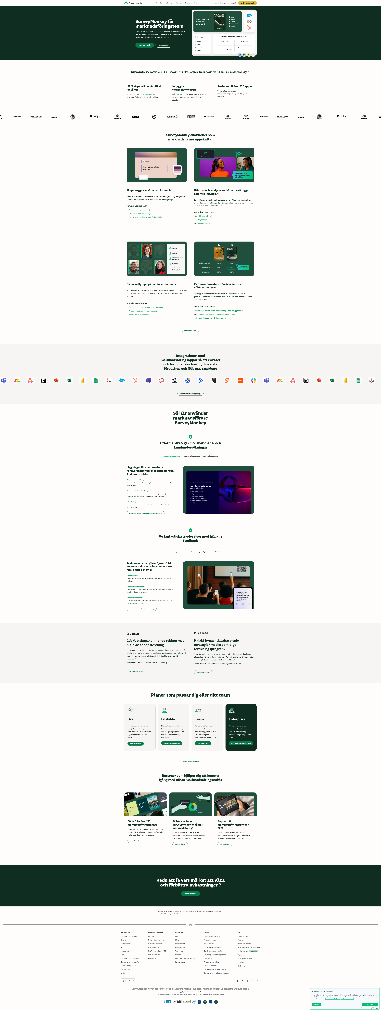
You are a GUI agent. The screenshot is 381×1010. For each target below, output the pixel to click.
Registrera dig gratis (247, 3)
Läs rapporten (224, 844)
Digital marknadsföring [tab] (211, 552)
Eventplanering (132, 575)
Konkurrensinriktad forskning (137, 491)
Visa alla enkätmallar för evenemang (141, 609)
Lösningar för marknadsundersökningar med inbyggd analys (219, 310)
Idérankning (131, 502)
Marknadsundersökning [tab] (171, 456)
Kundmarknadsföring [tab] (210, 456)
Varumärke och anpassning (139, 213)
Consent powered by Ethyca (368, 1008)
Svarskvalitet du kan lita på (139, 314)
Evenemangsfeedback (134, 598)
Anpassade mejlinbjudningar (140, 210)
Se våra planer (164, 45)
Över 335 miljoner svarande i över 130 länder (146, 307)
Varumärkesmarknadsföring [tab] (190, 552)
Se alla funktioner (190, 330)
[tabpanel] (190, 490)
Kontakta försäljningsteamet (220, 3)
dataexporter (221, 318)
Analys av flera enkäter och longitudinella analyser (216, 314)
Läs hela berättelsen (136, 671)
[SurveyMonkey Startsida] (134, 3)
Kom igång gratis (144, 45)
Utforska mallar (135, 841)
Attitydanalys (201, 220)
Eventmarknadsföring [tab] (169, 552)
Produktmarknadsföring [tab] (191, 456)
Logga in (234, 3)
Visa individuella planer (172, 743)
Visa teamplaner (203, 743)
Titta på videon (180, 844)
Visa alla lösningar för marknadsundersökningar (145, 513)
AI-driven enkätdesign (205, 216)
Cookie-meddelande (347, 999)
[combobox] (128, 980)
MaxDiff (179, 94)
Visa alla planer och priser (190, 761)
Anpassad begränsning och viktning (143, 311)
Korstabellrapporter (204, 318)
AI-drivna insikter (203, 223)
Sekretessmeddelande (332, 999)
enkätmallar (147, 94)
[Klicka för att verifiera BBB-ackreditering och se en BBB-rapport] (167, 1003)
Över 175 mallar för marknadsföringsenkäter (146, 217)
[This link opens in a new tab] (237, 981)
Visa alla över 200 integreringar (190, 394)
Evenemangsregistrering (136, 587)
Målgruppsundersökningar (136, 480)
